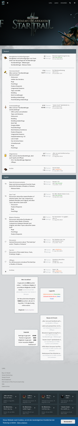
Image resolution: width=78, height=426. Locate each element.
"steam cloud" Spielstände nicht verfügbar (52, 340)
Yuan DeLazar (58, 57)
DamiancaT (32, 344)
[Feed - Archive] (36, 270)
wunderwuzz (58, 106)
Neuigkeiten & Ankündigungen (19, 56)
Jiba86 (56, 154)
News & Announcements (17, 182)
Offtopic (13, 162)
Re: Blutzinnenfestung (59, 70)
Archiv (11, 168)
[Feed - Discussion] (36, 240)
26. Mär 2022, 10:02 (58, 262)
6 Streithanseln (15, 143)
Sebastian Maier (59, 241)
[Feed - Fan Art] (36, 250)
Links (50, 3)
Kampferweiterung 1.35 (18, 136)
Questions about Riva (58, 259)
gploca (56, 261)
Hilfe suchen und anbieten (19, 112)
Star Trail (12, 194)
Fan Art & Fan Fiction (17, 141)
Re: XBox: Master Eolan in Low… (61, 194)
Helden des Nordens (17, 79)
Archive (11, 270)
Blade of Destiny (14, 217)
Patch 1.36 (55, 269)
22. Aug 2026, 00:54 (57, 156)
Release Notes (15, 188)
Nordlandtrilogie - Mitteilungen (20, 63)
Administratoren (48, 294)
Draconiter (57, 294)
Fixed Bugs (14, 84)
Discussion (14, 204)
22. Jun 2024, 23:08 (57, 108)
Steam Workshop (7, 375)
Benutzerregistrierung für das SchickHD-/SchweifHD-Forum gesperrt (52, 333)
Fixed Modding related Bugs (19, 100)
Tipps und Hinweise (17, 114)
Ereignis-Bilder (15, 125)
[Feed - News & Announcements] (36, 182)
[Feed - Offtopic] (36, 260)
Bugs (12, 82)
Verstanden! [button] (68, 421)
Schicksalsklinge (14, 106)
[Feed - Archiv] (36, 168)
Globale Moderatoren (50, 296)
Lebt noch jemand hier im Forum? (52, 326)
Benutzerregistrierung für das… (61, 56)
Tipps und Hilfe (15, 90)
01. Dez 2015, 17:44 (58, 171)
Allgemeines (13, 154)
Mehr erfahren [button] (22, 423)
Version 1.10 (56, 181)
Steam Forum (6, 377)
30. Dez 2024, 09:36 (58, 59)
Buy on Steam (6, 373)
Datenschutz (6, 386)
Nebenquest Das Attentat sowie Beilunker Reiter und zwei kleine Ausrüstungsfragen (52, 353)
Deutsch (6, 51)
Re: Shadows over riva (59, 239)
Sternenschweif (14, 71)
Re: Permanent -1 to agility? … (61, 216)
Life (56, 218)
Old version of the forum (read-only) (13, 382)
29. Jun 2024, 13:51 (57, 73)
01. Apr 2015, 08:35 (57, 251)
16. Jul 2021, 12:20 (57, 184)
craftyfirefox (58, 169)
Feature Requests (16, 86)
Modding (13, 93)
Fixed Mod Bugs (16, 127)
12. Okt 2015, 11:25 (57, 272)
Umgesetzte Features (17, 88)
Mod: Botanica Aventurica (19, 130)
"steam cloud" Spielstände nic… (61, 105)
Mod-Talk (14, 123)
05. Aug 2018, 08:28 (57, 220)
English (6, 177)
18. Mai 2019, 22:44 (57, 197)
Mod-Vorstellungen (17, 95)
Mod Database (6, 379)
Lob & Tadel (14, 139)
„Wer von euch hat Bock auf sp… (61, 153)
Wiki (3, 384)
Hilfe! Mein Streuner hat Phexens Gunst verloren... (52, 346)
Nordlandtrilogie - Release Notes (21, 65)
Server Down (56, 167)
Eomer (56, 72)
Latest (56, 3)
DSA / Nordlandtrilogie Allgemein (21, 160)
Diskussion (14, 77)
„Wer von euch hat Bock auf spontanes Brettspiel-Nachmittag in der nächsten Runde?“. (52, 321)
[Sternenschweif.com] (3, 3)
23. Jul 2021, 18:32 (57, 242)
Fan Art (11, 250)
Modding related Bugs (18, 97)
